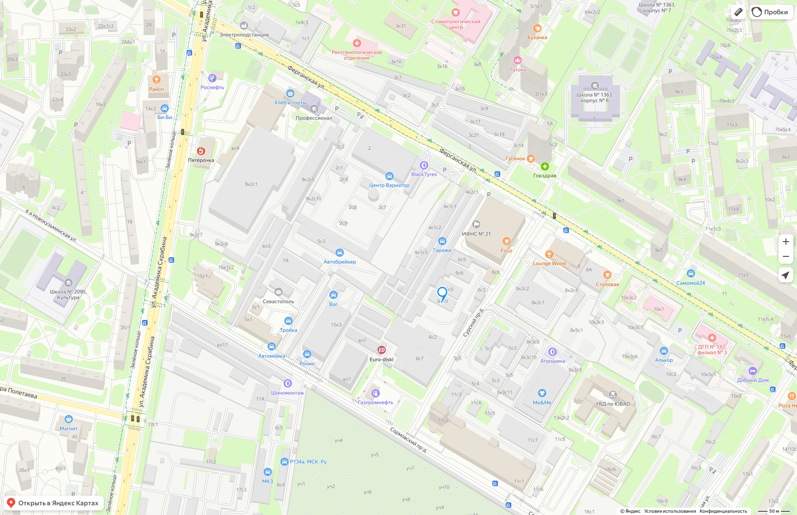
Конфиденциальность (723, 511)
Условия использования (670, 511)
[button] (738, 12)
